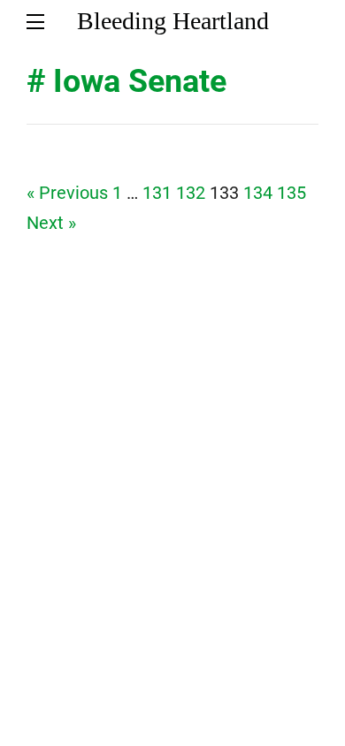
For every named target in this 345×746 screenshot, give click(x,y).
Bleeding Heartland (173, 20)
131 (157, 192)
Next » (51, 222)
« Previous (67, 192)
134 (257, 192)
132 (190, 192)
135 (291, 192)
